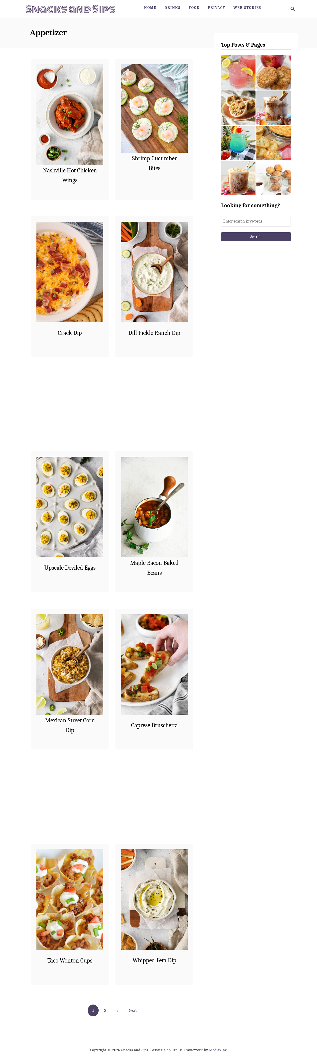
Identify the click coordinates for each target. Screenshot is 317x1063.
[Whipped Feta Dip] (154, 899)
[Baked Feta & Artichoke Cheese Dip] (273, 143)
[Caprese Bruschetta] (154, 664)
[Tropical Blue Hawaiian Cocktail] (238, 143)
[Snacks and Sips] (70, 9)
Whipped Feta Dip (154, 960)
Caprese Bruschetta (154, 725)
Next (133, 1010)
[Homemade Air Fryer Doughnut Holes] (273, 178)
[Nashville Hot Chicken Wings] (70, 114)
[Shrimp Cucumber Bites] (154, 108)
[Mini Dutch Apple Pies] (238, 107)
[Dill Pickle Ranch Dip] (154, 272)
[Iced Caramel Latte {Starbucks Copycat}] (238, 178)
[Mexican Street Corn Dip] (70, 664)
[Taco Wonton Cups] (70, 899)
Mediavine (218, 1050)
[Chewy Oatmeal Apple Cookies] (273, 72)
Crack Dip (70, 333)
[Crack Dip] (70, 272)
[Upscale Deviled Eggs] (70, 507)
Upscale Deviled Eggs (70, 567)
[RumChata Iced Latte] (273, 107)
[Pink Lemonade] (238, 72)
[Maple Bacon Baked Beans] (154, 507)
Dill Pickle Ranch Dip (154, 333)
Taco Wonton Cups (69, 960)
